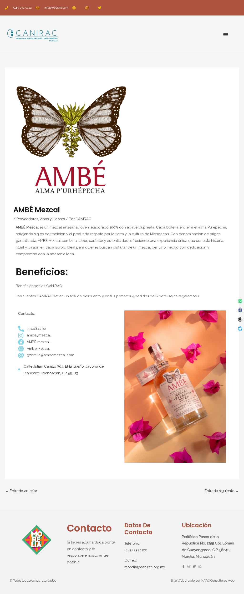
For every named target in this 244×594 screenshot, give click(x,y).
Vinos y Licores (52, 219)
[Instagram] (240, 319)
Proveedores (27, 219)
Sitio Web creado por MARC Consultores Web (202, 580)
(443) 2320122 (135, 550)
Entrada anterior (21, 491)
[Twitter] (240, 328)
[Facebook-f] (240, 310)
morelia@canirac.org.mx (144, 567)
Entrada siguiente (222, 491)
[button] (226, 34)
